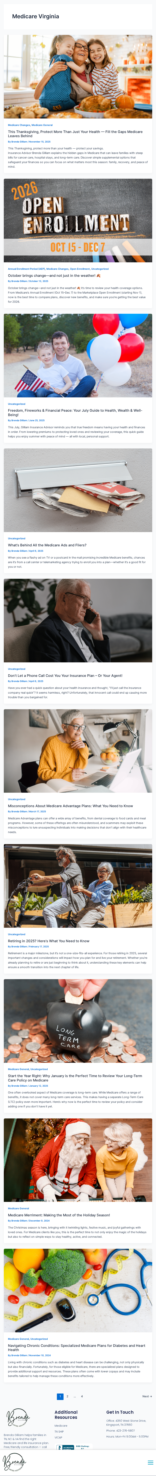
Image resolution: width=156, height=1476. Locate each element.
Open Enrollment (80, 268)
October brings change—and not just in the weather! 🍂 (54, 275)
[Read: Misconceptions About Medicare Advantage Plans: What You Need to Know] (78, 750)
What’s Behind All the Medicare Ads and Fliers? (47, 545)
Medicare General (42, 125)
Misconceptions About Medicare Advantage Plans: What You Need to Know (70, 806)
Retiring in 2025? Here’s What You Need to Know (48, 941)
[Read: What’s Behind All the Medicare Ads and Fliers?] (78, 490)
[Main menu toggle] (150, 1462)
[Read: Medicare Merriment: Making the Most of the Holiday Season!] (78, 1160)
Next (147, 1396)
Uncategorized (100, 268)
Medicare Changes (19, 125)
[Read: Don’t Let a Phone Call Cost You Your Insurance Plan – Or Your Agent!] (78, 620)
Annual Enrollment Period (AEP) (26, 268)
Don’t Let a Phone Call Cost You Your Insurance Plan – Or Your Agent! (65, 675)
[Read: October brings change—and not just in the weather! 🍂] (78, 220)
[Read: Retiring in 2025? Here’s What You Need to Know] (78, 886)
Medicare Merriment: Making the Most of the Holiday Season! (59, 1215)
